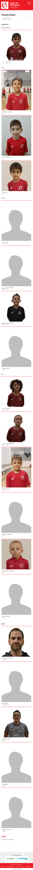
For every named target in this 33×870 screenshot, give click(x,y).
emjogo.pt (19, 869)
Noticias (18, 866)
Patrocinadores (10, 866)
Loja (23, 866)
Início (3, 866)
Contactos (28, 866)
